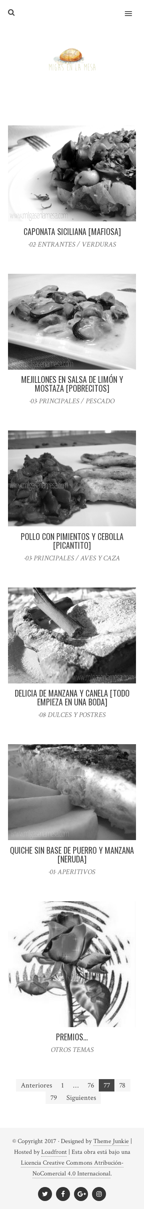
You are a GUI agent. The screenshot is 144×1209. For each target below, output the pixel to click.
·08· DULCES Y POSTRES (72, 714)
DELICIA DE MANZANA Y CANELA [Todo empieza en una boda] (72, 697)
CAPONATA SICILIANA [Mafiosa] (72, 231)
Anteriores (36, 1085)
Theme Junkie (111, 1141)
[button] (133, 8)
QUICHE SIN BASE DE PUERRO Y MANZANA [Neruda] (72, 854)
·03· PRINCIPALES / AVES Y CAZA (72, 558)
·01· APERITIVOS (72, 871)
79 (53, 1097)
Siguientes (81, 1097)
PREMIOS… (72, 1037)
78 (122, 1085)
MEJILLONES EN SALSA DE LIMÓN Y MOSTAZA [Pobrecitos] (72, 383)
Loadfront (54, 1152)
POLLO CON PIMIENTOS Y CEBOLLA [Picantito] (72, 540)
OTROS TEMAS (72, 1049)
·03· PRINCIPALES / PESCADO (72, 401)
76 (91, 1085)
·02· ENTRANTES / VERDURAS (72, 244)
